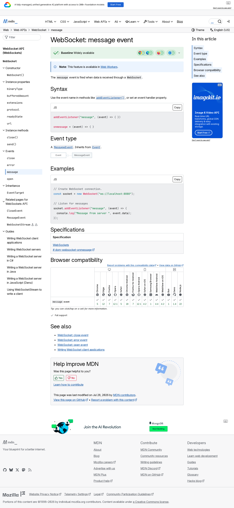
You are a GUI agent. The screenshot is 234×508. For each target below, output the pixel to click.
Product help (102, 481)
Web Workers (109, 67)
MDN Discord (148, 468)
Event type (200, 53)
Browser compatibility (207, 70)
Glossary (192, 474)
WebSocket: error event (72, 340)
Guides (191, 462)
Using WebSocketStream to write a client (24, 291)
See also (199, 75)
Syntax (198, 48)
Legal (97, 494)
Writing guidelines (151, 462)
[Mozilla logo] (14, 494)
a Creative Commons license (151, 501)
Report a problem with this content (112, 400)
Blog (180, 21)
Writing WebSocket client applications (81, 349)
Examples (200, 59)
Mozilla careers (103, 462)
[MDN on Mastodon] (23, 470)
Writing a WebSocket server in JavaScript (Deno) (24, 280)
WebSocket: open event (73, 345)
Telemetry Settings (76, 494)
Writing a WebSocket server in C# (24, 258)
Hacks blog (194, 481)
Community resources (154, 456)
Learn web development (202, 456)
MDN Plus (100, 474)
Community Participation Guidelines (129, 494)
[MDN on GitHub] (5, 470)
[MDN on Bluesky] (11, 470)
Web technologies (198, 449)
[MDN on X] (17, 470)
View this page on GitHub (69, 400)
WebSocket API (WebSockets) (13, 51)
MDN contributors (124, 395)
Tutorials (192, 468)
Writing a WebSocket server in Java (24, 269)
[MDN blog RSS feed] (30, 470)
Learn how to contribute (68, 384)
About (97, 449)
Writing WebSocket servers (24, 249)
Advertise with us (104, 468)
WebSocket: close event (73, 335)
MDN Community (151, 449)
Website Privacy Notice (43, 494)
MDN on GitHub (150, 474)
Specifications (202, 64)
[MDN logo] (10, 442)
